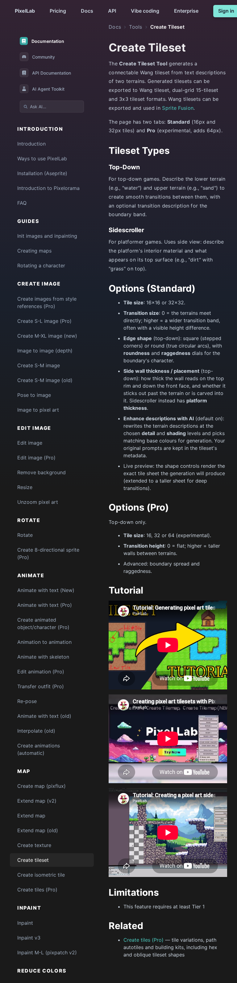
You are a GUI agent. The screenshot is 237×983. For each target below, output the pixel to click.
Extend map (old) (37, 830)
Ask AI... (38, 106)
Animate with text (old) (44, 716)
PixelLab (25, 11)
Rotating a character (41, 265)
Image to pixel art (38, 410)
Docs (87, 11)
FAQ (22, 203)
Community (43, 57)
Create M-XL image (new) (47, 336)
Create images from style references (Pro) (47, 302)
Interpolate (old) (36, 731)
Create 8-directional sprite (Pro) (48, 553)
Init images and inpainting (47, 236)
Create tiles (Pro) (37, 889)
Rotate (25, 535)
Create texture (34, 845)
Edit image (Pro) (36, 457)
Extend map (31, 815)
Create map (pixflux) (41, 786)
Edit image (29, 443)
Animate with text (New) (45, 590)
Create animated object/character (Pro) (43, 623)
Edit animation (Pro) (40, 671)
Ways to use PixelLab (42, 158)
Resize (24, 487)
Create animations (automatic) (38, 749)
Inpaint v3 (28, 938)
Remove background (41, 472)
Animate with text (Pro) (44, 605)
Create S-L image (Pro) (44, 321)
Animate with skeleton (43, 657)
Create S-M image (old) (45, 380)
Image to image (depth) (45, 351)
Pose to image (34, 395)
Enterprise (186, 11)
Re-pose (27, 701)
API (112, 11)
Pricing (58, 11)
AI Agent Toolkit (48, 89)
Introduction (31, 144)
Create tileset (33, 860)
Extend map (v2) (36, 801)
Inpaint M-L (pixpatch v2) (47, 952)
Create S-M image (38, 365)
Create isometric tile (41, 875)
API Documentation (51, 73)
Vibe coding (145, 11)
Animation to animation (44, 642)
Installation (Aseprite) (42, 173)
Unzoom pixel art (37, 502)
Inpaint (25, 923)
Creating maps (34, 251)
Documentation (47, 41)
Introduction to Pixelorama (48, 188)
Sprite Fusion (177, 108)
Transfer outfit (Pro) (40, 686)
